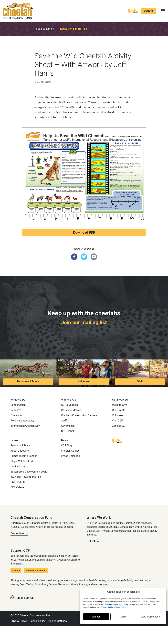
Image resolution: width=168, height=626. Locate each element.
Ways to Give (119, 404)
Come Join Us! (19, 533)
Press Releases (70, 455)
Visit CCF (117, 420)
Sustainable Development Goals (28, 471)
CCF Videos (17, 487)
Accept (96, 616)
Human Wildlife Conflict (23, 455)
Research (15, 410)
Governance (68, 425)
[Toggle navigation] (163, 11)
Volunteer (84, 381)
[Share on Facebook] (74, 256)
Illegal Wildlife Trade (22, 461)
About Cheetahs (19, 450)
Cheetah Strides (70, 450)
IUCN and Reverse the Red (25, 476)
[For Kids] (133, 11)
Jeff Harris (66, 102)
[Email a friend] (94, 256)
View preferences (150, 616)
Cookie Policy (37, 621)
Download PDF (84, 232)
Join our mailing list (84, 322)
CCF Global (67, 431)
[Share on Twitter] (84, 256)
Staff (64, 420)
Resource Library (44, 28)
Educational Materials (73, 28)
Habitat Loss (17, 466)
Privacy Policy (18, 621)
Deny (123, 616)
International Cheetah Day (25, 425)
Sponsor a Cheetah (35, 570)
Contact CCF (119, 425)
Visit (140, 381)
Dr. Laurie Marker (71, 410)
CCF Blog (66, 445)
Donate (148, 10)
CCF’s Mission (69, 404)
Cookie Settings (57, 621)
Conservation (18, 404)
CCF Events (118, 410)
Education (16, 415)
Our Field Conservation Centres (79, 415)
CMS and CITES (19, 482)
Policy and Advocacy (22, 420)
